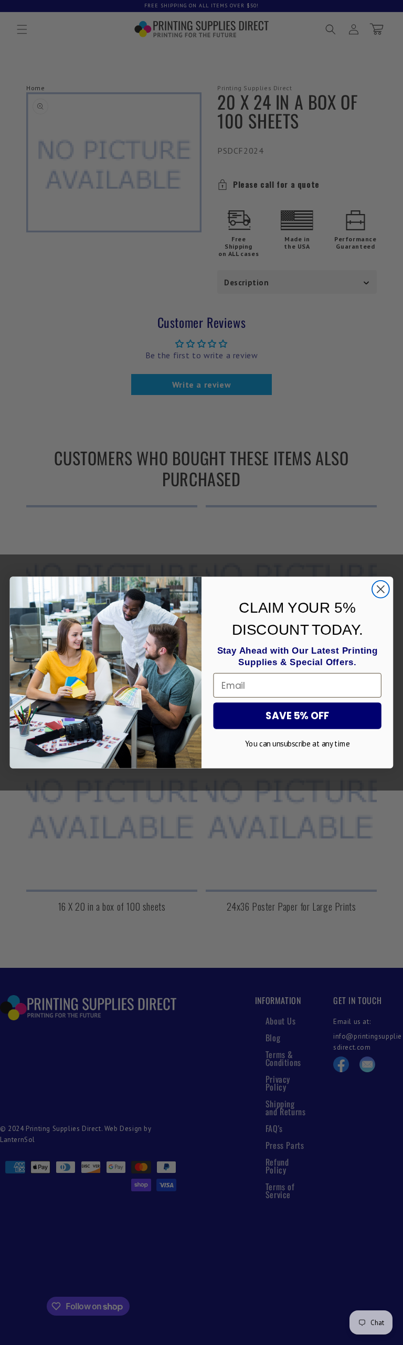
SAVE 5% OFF (298, 716)
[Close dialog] (380, 589)
